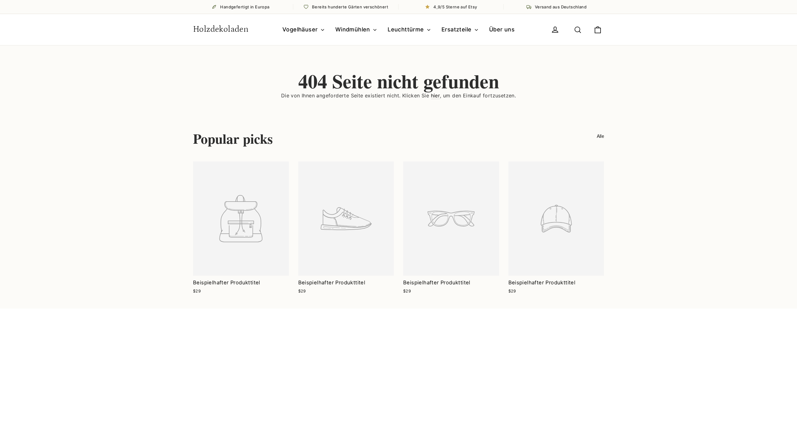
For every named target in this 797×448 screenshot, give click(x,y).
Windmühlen (353, 29)
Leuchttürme (407, 29)
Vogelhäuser (300, 29)
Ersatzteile (457, 29)
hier (435, 95)
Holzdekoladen (220, 29)
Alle (600, 136)
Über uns (502, 29)
